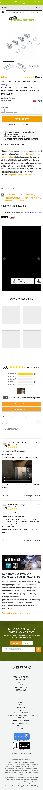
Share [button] (6, 496)
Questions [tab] (20, 417)
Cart (39, 7)
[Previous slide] (4, 258)
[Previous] (4, 43)
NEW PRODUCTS (21, 680)
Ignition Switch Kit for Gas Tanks (23, 175)
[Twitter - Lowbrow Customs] (25, 667)
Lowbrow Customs (8, 98)
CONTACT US (21, 702)
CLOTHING (21, 685)
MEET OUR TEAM (21, 713)
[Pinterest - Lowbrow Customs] (29, 667)
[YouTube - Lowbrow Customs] (21, 667)
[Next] (38, 43)
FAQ (21, 705)
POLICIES (21, 726)
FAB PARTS (21, 682)
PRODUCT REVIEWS (21, 720)
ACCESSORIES (21, 687)
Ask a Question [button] (22, 409)
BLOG (21, 693)
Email (15, 643)
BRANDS (21, 718)
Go (38, 649)
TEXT (27, 643)
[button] (36, 496)
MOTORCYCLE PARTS (20, 677)
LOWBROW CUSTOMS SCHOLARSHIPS (21, 715)
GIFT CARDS (21, 690)
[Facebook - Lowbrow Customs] (17, 667)
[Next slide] (38, 258)
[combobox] (24, 12)
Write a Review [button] (22, 404)
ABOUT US (21, 710)
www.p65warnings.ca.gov (34, 212)
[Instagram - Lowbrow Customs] (13, 667)
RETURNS (21, 707)
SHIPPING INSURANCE (21, 723)
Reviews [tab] (6, 417)
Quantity (4, 107)
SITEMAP (20, 728)
